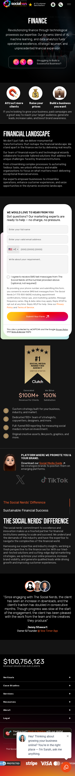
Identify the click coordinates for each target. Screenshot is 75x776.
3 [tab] (44, 586)
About (7, 710)
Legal (6, 718)
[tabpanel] (37, 607)
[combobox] (13, 249)
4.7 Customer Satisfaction (40, 5)
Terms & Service (18, 332)
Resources (9, 702)
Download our (41, 463)
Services (8, 693)
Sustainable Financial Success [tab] (25, 510)
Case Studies (11, 685)
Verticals (8, 677)
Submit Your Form (35, 316)
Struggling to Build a (49, 62)
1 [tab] (30, 586)
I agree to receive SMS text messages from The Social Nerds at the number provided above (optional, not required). (36, 280)
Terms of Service (26, 307)
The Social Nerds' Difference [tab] (24, 502)
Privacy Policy (62, 329)
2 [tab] (37, 586)
